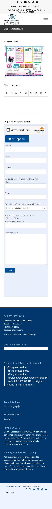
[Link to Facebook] (17, 2)
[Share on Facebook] (6, 92)
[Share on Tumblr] (31, 92)
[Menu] (44, 19)
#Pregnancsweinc (16, 374)
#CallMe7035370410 (20, 381)
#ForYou (41, 377)
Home (13, 6)
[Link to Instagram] (29, 2)
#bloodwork (15, 377)
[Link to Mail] (37, 2)
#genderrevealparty (18, 370)
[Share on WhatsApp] (16, 92)
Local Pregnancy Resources (16, 444)
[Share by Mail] (45, 92)
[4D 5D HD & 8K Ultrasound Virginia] (21, 19)
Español (36, 6)
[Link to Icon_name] (33, 2)
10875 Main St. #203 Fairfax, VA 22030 (31, 11)
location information (13, 330)
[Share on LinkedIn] (26, 92)
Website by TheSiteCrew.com (33, 486)
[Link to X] (21, 2)
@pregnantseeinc (16, 367)
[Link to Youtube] (25, 2)
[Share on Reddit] (40, 92)
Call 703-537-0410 (15, 10)
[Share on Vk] (35, 92)
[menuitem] (13, 6)
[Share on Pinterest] (21, 92)
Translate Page (24, 6)
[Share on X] (11, 92)
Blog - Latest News (13, 28)
